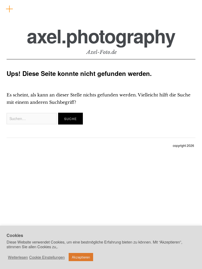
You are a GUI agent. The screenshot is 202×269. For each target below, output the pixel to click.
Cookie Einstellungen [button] (47, 257)
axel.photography (101, 36)
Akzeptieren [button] (81, 257)
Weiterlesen (18, 257)
